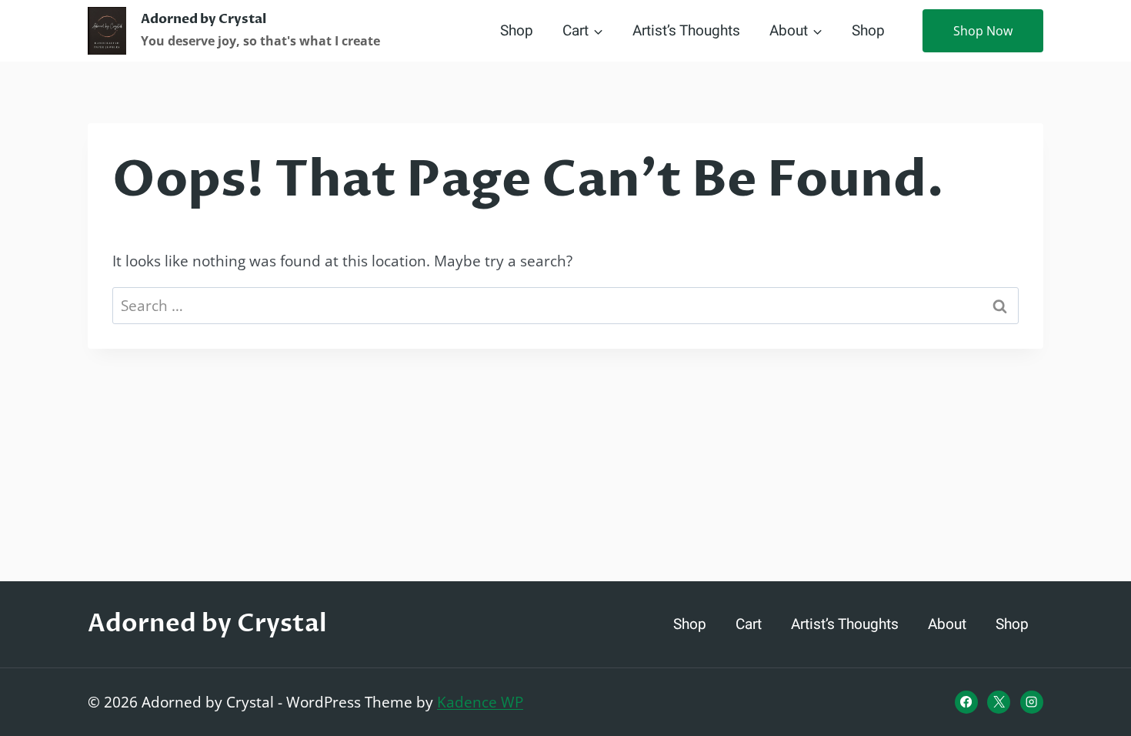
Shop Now (983, 30)
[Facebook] (966, 702)
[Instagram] (1031, 702)
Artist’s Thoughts (686, 31)
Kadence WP (480, 702)
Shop (516, 31)
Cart (749, 624)
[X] (998, 702)
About (947, 624)
